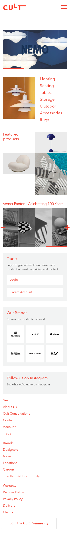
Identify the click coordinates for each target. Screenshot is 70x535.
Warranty (9, 485)
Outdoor (48, 106)
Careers (9, 469)
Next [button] (67, 228)
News (7, 456)
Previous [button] (3, 228)
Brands (8, 443)
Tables (46, 93)
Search (8, 400)
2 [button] (35, 68)
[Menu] (64, 7)
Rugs (44, 120)
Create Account (21, 292)
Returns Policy (13, 492)
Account (9, 427)
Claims (8, 512)
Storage (47, 100)
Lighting (47, 79)
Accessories (51, 113)
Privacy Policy (13, 499)
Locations (10, 463)
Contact (9, 420)
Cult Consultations (16, 413)
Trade (7, 433)
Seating (47, 86)
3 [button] (56, 68)
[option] (35, 49)
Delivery (9, 505)
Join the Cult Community (21, 476)
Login (14, 279)
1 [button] (13, 68)
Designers (10, 449)
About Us (10, 407)
